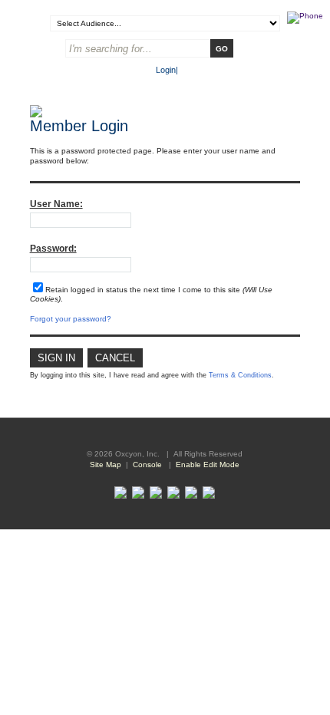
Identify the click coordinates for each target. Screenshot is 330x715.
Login (166, 69)
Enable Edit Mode (207, 464)
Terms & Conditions (240, 375)
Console (147, 464)
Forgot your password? (70, 319)
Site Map (105, 464)
